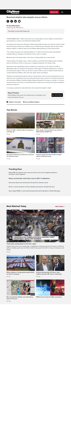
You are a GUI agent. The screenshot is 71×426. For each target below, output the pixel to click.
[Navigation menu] (62, 12)
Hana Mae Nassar (14, 26)
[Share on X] (8, 21)
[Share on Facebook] (11, 21)
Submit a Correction (15, 102)
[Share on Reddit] (15, 21)
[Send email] (19, 21)
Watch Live (54, 12)
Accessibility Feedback (32, 102)
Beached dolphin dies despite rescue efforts (27, 17)
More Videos (59, 206)
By (13, 26)
